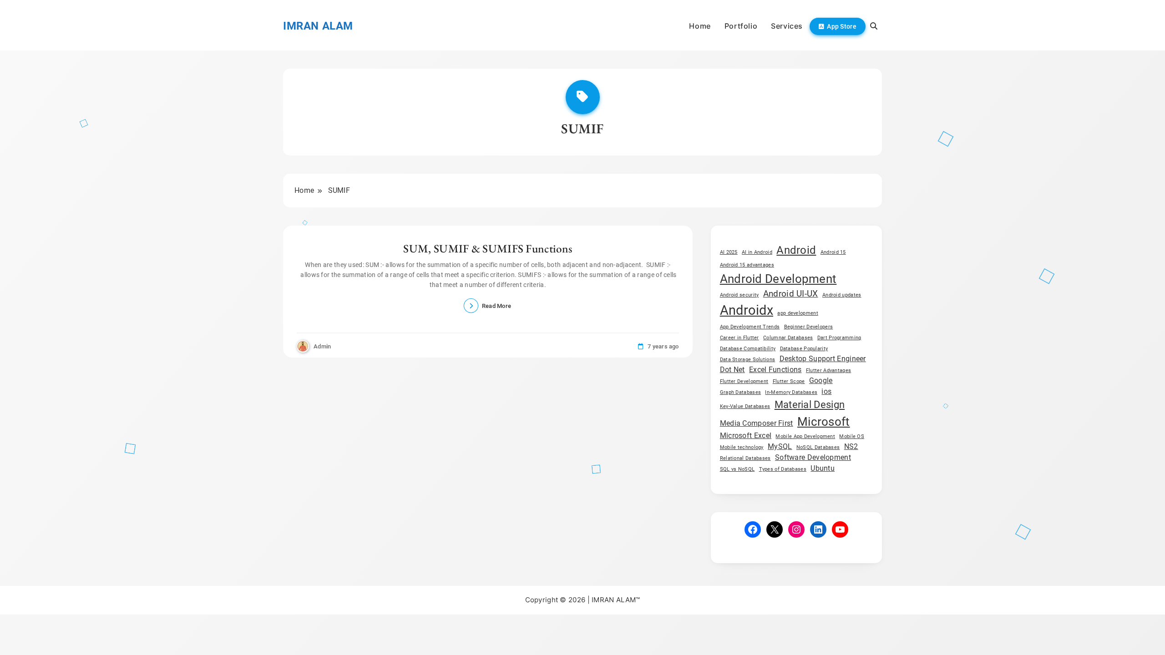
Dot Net (732, 369)
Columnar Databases (788, 338)
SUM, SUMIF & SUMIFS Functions (487, 248)
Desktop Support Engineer (823, 358)
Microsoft (823, 421)
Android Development (778, 279)
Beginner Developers (808, 327)
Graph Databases (740, 392)
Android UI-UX (790, 293)
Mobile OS (851, 436)
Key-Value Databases (745, 406)
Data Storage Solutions (747, 360)
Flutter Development (744, 381)
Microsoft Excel (746, 435)
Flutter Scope (789, 381)
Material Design (810, 404)
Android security (739, 295)
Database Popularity (804, 349)
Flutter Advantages (828, 370)
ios (826, 391)
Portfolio (740, 25)
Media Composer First (756, 423)
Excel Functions (775, 369)
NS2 (851, 446)
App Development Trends (750, 327)
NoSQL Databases (818, 447)
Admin (322, 346)
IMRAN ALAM (318, 26)
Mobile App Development (805, 436)
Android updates (841, 295)
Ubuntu (822, 468)
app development (797, 313)
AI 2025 (729, 252)
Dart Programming (839, 338)
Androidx (746, 310)
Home (699, 25)
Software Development (813, 457)
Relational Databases (745, 458)
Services (787, 25)
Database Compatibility (748, 349)
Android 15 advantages (747, 265)
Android (796, 250)
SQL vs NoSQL (737, 469)
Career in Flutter (739, 338)
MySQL (780, 446)
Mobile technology (742, 447)
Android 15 (833, 252)
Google (821, 380)
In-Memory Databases (791, 392)
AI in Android (757, 252)
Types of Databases (782, 469)
